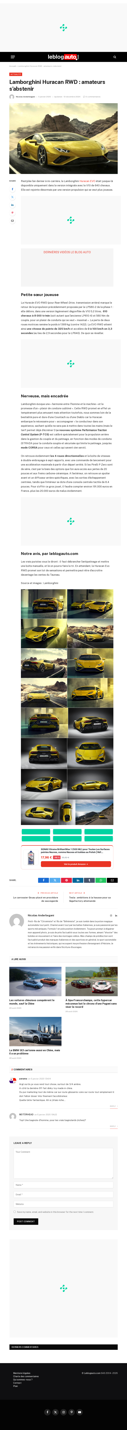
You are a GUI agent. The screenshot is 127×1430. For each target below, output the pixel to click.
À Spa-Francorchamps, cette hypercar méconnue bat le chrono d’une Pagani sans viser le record (91, 1004)
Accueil (12, 66)
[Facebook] (12, 189)
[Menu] (13, 56)
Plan (15, 1386)
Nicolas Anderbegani (25, 97)
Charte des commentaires (26, 1376)
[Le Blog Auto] (63, 57)
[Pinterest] (12, 213)
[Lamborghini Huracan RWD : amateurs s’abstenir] (63, 138)
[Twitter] (12, 197)
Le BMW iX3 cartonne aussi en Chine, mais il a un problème (34, 1052)
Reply (113, 1106)
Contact (17, 1383)
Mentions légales (21, 1373)
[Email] (12, 221)
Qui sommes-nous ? (23, 1379)
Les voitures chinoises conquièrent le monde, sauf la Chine (32, 1002)
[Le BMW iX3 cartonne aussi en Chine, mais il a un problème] (35, 1031)
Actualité (16, 74)
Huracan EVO (87, 181)
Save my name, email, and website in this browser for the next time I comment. (55, 1212)
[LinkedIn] (12, 205)
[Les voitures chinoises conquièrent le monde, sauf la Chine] (35, 981)
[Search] (114, 56)
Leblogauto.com (92, 1373)
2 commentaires (93, 97)
